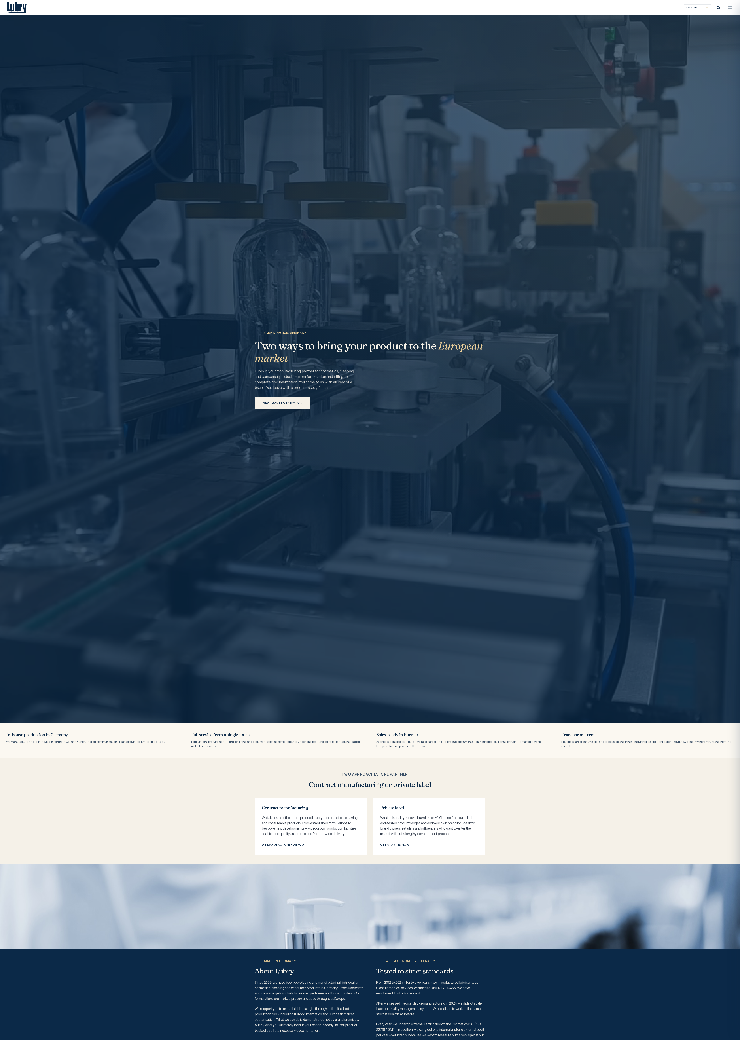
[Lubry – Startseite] (16, 8)
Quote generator (282, 402)
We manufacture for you (283, 844)
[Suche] (718, 8)
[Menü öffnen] (730, 8)
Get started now (394, 844)
